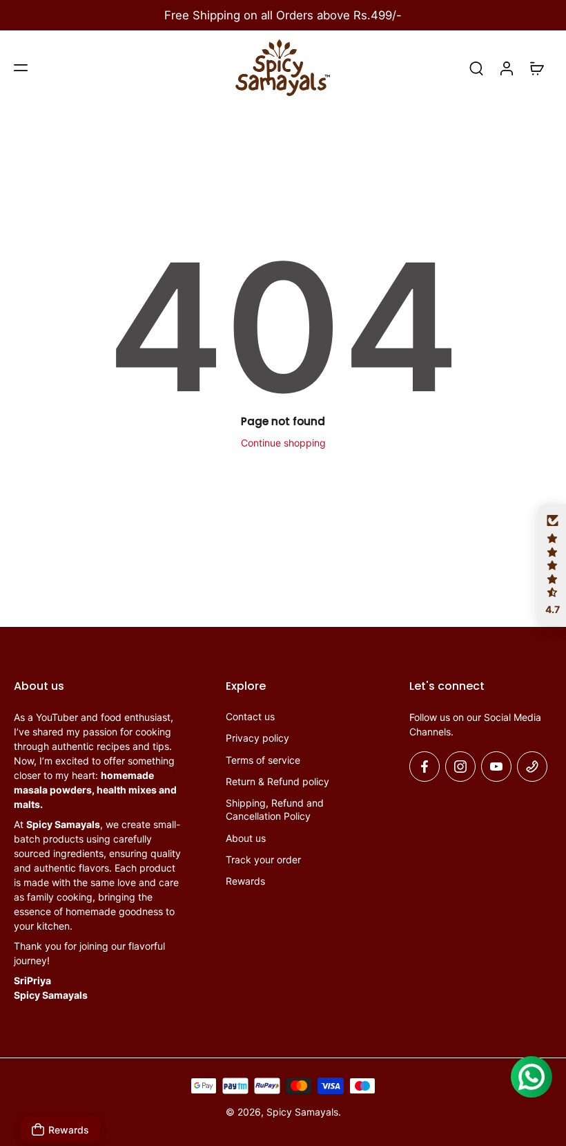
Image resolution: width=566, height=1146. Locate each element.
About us (246, 837)
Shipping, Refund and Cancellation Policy (275, 809)
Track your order (263, 859)
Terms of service (263, 759)
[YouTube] (496, 766)
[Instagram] (460, 766)
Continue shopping (283, 443)
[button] (21, 68)
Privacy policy (257, 738)
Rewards (245, 881)
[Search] (476, 68)
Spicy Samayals (302, 1112)
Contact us (250, 716)
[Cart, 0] (537, 68)
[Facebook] (424, 766)
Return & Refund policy (277, 781)
